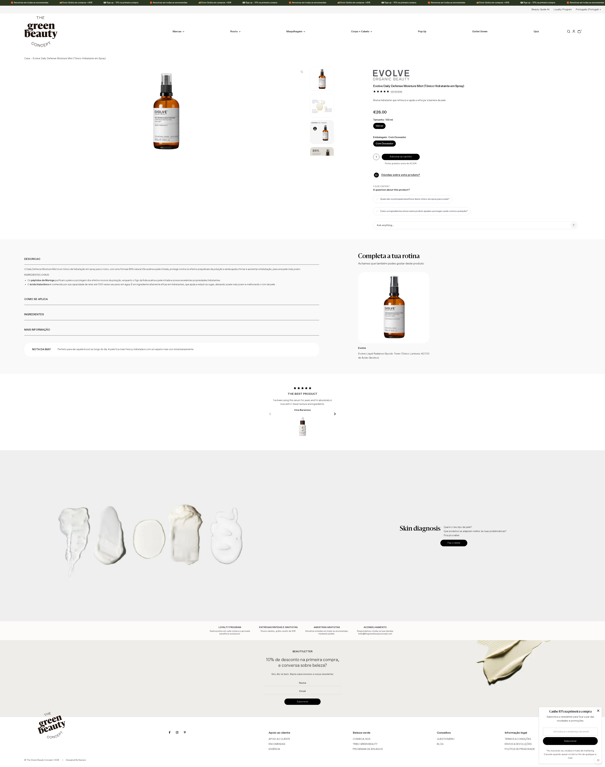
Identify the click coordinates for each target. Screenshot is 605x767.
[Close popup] (598, 710)
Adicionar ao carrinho (401, 157)
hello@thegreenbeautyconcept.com (375, 634)
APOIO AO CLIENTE (279, 739)
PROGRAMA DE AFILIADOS (368, 749)
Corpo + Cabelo (360, 31)
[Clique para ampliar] (301, 71)
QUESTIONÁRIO (445, 739)
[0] (579, 31)
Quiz (536, 31)
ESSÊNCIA (274, 749)
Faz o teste (453, 543)
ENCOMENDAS (277, 744)
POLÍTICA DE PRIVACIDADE (520, 749)
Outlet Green (479, 31)
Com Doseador (384, 143)
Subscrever (302, 702)
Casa (27, 58)
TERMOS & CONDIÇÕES (518, 739)
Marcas (177, 31)
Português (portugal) (587, 9)
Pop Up (422, 31)
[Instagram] (177, 732)
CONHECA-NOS (361, 739)
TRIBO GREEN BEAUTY (365, 744)
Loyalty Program (562, 9)
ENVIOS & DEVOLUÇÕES (518, 744)
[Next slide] (334, 413)
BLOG (440, 744)
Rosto (234, 31)
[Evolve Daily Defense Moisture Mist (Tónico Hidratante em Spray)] (393, 342)
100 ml (379, 126)
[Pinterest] (185, 732)
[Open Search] (568, 31)
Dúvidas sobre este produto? (400, 175)
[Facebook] (169, 732)
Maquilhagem (294, 31)
